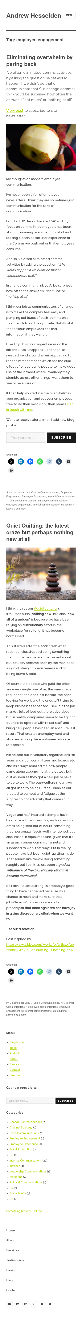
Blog (9, 1280)
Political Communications (26, 1182)
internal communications (46, 504)
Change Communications (45, 492)
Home (10, 1230)
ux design (66, 504)
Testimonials (15, 1260)
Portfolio (15, 1053)
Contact (15, 1069)
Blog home (17, 1042)
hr (22, 1010)
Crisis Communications (46, 1002)
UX (11, 1199)
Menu (70, 15)
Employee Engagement (25, 1138)
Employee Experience (34, 496)
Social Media (18, 1193)
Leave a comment (16, 508)
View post (14, 110)
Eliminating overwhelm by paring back (39, 60)
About (14, 1058)
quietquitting (60, 1010)
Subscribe (61, 437)
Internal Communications (61, 496)
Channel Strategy (21, 1127)
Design (11, 1270)
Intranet (15, 1165)
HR (62, 1002)
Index (13, 1047)
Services (15, 1064)
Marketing (16, 1176)
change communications (23, 500)
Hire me (15, 1075)
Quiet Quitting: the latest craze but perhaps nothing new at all (39, 532)
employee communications (53, 500)
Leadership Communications (28, 1171)
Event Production (21, 1149)
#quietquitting (45, 608)
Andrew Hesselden (33, 15)
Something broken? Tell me (24, 1211)
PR (11, 1188)
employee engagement (18, 504)
